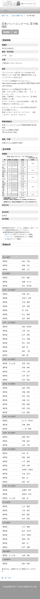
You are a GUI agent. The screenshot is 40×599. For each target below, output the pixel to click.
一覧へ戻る (7, 578)
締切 (10, 56)
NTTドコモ (9, 234)
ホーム (5, 10)
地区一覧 (5, 15)
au (6, 239)
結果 (15, 32)
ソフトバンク (9, 236)
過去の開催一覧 (17, 15)
